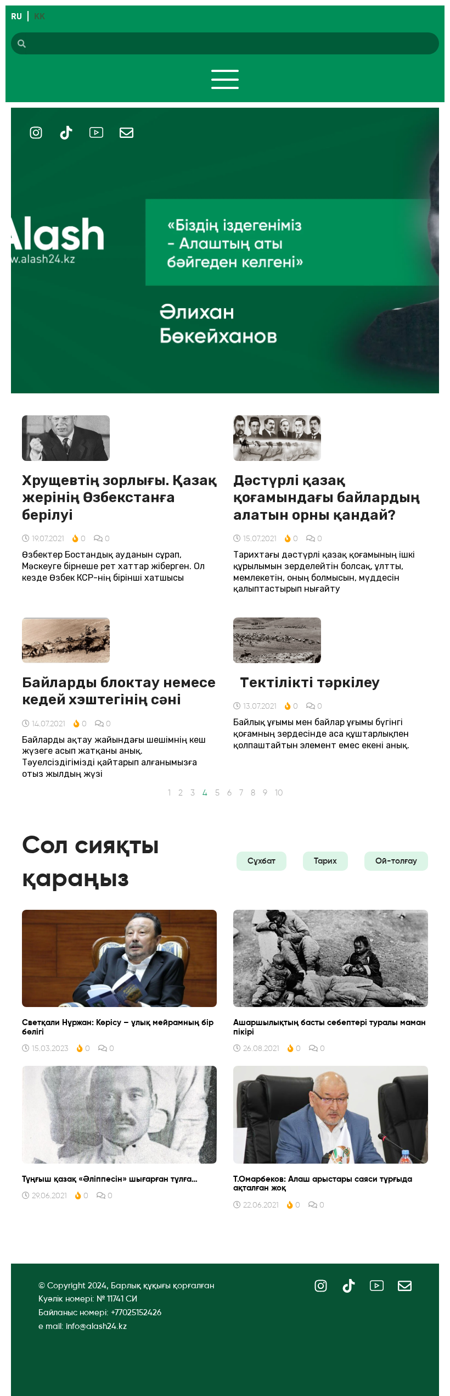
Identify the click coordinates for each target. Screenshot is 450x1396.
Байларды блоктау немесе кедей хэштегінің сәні (119, 691)
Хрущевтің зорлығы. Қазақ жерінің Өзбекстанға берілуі (119, 497)
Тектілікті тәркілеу (309, 682)
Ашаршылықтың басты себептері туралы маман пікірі (329, 1027)
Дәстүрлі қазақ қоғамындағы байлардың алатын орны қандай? (326, 497)
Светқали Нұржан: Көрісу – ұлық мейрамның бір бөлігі (117, 1027)
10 (279, 793)
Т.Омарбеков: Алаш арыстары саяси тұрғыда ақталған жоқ (322, 1183)
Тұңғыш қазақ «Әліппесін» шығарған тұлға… (110, 1179)
